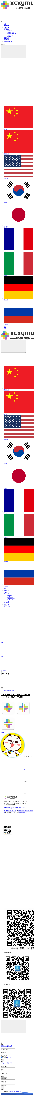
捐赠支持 (6, 808)
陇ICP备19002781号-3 (10, 811)
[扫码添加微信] (17, 1003)
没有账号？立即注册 (6, 1046)
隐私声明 (18, 1091)
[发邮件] (18, 906)
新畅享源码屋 (23, 812)
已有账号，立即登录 (6, 1063)
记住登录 (4, 1058)
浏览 (7, 691)
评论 (12, 691)
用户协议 (12, 1091)
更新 (5, 691)
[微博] (16, 876)
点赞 (10, 691)
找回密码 (9, 1058)
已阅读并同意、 (11, 1091)
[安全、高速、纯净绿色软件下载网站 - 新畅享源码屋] (10, 798)
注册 (5, 328)
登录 (5, 327)
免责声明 (11, 808)
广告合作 (17, 808)
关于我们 (22, 808)
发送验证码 (3, 1078)
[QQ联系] (18, 863)
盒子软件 (3, 732)
